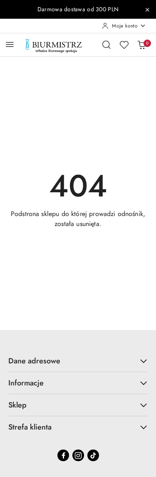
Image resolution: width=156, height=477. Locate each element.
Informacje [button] (26, 383)
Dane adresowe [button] (34, 360)
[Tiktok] (93, 455)
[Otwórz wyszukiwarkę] (106, 44)
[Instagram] (78, 455)
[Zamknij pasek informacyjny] (147, 9)
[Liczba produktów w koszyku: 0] (141, 44)
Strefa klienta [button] (30, 427)
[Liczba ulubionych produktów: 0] (124, 44)
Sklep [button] (17, 405)
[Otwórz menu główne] (10, 44)
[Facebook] (63, 455)
